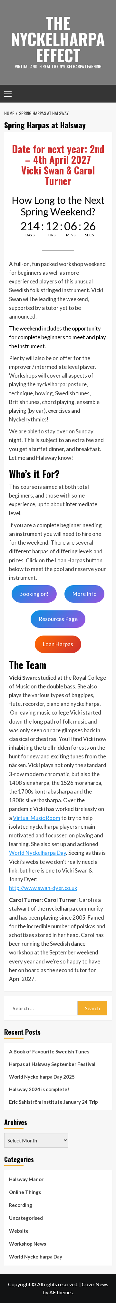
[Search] (105, 93)
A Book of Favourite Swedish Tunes (49, 1051)
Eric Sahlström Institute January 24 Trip (53, 1102)
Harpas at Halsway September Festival (52, 1064)
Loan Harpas (58, 644)
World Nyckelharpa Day (37, 852)
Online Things (25, 1192)
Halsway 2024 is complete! (39, 1089)
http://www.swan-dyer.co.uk (43, 887)
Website (19, 1231)
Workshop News (27, 1244)
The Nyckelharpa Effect (58, 39)
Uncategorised (26, 1218)
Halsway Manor (26, 1179)
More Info (84, 593)
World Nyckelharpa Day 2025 (42, 1077)
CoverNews (95, 1284)
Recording (20, 1205)
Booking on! (34, 593)
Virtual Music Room (36, 817)
